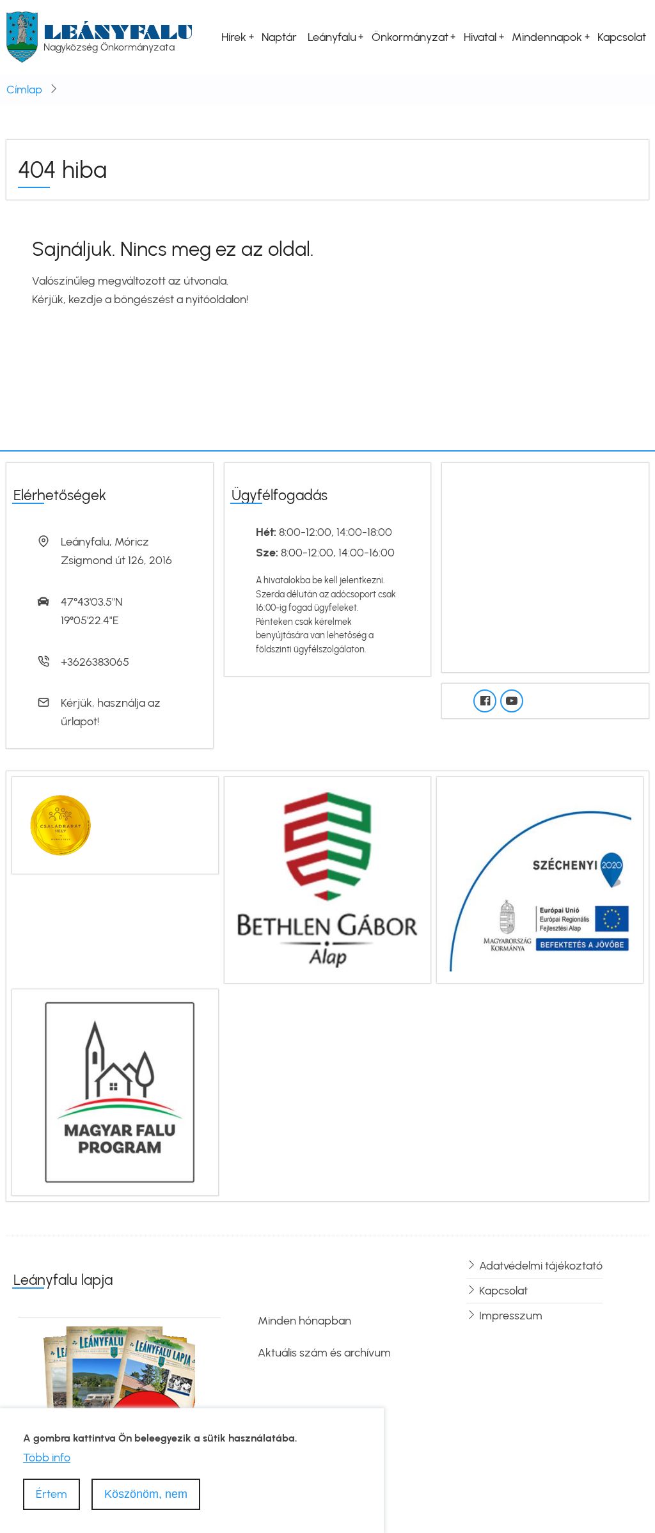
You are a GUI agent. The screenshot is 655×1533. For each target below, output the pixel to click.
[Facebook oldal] (484, 700)
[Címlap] (22, 36)
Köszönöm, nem (145, 1494)
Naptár (279, 37)
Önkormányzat (410, 37)
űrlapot (79, 721)
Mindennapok (547, 37)
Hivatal (480, 37)
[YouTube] (511, 700)
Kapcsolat (621, 37)
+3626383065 (95, 662)
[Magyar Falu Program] (115, 1091)
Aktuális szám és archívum (324, 1353)
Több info (46, 1457)
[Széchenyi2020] (539, 879)
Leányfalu (118, 31)
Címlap (24, 90)
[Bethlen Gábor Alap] (327, 879)
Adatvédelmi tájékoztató (541, 1266)
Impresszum (510, 1316)
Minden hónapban (304, 1321)
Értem (51, 1494)
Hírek (233, 37)
